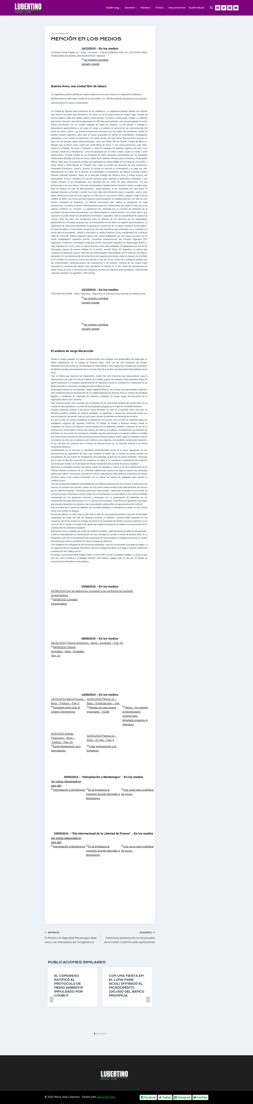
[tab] (94, 1033)
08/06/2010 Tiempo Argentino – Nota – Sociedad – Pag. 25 (87, 643)
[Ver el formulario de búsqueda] (211, 7)
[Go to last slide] (51, 999)
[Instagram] (229, 7)
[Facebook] (217, 7)
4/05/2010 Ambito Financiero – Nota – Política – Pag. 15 (63, 738)
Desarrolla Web (106, 1097)
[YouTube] (236, 7)
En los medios (60, 34)
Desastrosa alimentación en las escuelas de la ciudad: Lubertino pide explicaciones (129, 937)
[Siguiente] (148, 999)
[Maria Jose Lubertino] (28, 7)
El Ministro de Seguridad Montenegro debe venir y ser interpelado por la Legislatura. (70, 937)
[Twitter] (223, 7)
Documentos (177, 7)
